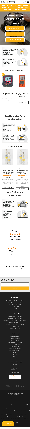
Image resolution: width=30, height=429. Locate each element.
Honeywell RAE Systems (15, 348)
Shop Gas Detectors (15, 34)
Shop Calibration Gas (15, 28)
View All (15, 356)
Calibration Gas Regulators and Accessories (15, 320)
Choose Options (8, 101)
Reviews (15, 364)
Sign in (12, 306)
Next (28, 87)
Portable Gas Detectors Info (15, 302)
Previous (2, 87)
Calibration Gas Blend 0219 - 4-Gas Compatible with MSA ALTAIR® (22, 171)
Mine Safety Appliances (15, 344)
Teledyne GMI (15, 352)
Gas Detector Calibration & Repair (15, 300)
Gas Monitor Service (15, 40)
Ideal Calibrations (15, 336)
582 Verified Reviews (15, 236)
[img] (15, 234)
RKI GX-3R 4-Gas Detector (8, 94)
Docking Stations (15, 326)
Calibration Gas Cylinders (15, 318)
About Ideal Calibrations (15, 304)
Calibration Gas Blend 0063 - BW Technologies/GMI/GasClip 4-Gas (8, 171)
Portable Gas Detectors (15, 322)
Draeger (15, 354)
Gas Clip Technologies (15, 350)
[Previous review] (4, 256)
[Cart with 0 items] (25, 2)
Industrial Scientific (15, 338)
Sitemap (15, 308)
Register (18, 306)
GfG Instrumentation (15, 346)
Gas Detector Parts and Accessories (15, 324)
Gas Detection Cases (15, 328)
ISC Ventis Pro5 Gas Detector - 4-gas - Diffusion (22, 94)
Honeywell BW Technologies (15, 342)
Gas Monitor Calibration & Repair (15, 316)
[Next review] (26, 256)
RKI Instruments (15, 340)
